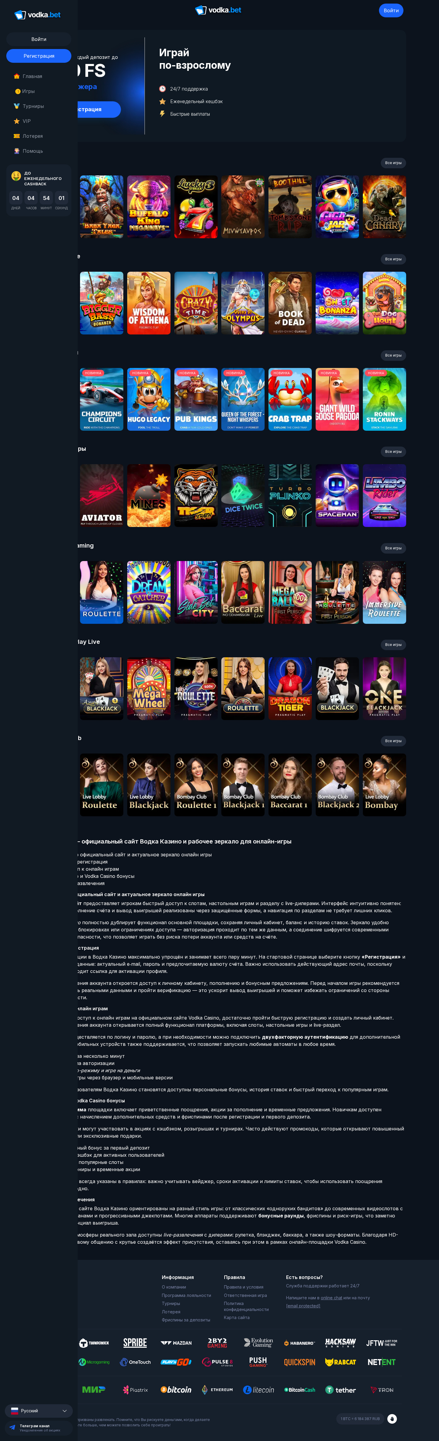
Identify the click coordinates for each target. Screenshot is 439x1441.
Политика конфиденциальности (246, 1306)
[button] (39, 1411)
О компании (174, 1286)
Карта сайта (237, 1317)
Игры (26, 91)
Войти (391, 10)
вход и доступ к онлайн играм (82, 869)
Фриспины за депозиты (186, 1319)
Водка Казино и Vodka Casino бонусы (89, 876)
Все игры (393, 163)
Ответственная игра (245, 1295)
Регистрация (39, 56)
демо (102, 223)
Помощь (33, 151)
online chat (331, 1297)
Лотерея (33, 136)
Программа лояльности (186, 1295)
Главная (32, 76)
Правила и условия (243, 1286)
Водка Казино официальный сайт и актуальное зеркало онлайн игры (128, 855)
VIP (27, 121)
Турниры (33, 106)
